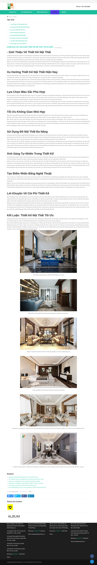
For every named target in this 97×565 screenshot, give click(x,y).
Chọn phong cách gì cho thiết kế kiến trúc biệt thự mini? (23, 485)
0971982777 (16, 554)
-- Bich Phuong (58, 47)
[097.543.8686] (92, 562)
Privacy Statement (29, 562)
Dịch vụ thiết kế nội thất (13, 491)
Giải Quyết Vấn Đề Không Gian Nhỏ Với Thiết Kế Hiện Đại (23, 477)
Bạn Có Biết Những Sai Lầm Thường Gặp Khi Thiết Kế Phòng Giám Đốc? (27, 487)
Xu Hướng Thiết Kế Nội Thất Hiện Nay (20, 27)
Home (10, 16)
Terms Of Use (38, 562)
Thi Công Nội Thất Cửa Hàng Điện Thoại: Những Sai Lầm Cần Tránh (26, 479)
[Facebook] (92, 556)
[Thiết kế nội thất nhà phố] (10, 6)
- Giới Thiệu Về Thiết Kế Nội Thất (19, 24)
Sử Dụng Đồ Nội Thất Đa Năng (18, 35)
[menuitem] (13, 12)
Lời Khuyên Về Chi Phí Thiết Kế (18, 43)
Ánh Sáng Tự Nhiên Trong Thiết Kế (19, 38)
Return (30, 491)
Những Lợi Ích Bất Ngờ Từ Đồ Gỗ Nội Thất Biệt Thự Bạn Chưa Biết (26, 483)
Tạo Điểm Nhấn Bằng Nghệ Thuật (19, 40)
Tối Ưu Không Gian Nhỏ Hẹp (18, 32)
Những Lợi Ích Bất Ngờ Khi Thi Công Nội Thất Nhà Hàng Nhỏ (24, 481)
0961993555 (37, 531)
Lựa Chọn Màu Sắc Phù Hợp (18, 29)
